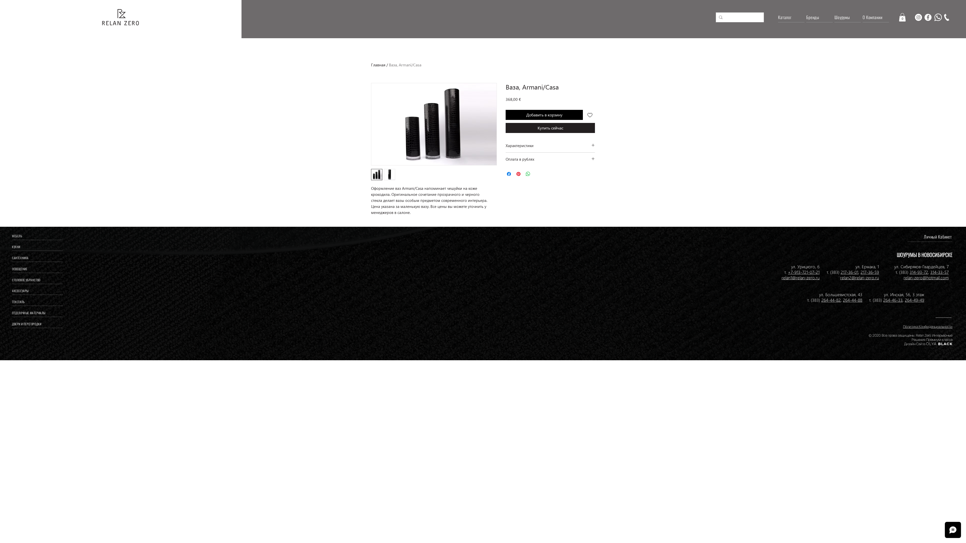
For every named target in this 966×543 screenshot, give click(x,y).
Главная (378, 64)
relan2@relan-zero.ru (859, 277)
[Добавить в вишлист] (590, 115)
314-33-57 (939, 272)
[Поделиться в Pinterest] (518, 174)
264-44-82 (831, 300)
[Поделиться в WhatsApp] (528, 174)
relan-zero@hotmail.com (926, 277)
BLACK (944, 344)
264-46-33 (893, 300)
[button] (902, 17)
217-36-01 (849, 272)
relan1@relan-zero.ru (801, 277)
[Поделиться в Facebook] (509, 174)
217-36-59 (870, 272)
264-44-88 (852, 300)
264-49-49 (914, 300)
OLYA (931, 344)
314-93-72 (919, 272)
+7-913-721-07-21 (804, 272)
